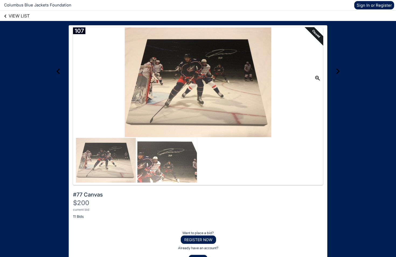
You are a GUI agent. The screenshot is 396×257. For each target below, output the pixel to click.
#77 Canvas (88, 194)
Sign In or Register (374, 5)
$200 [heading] (81, 203)
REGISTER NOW (198, 239)
